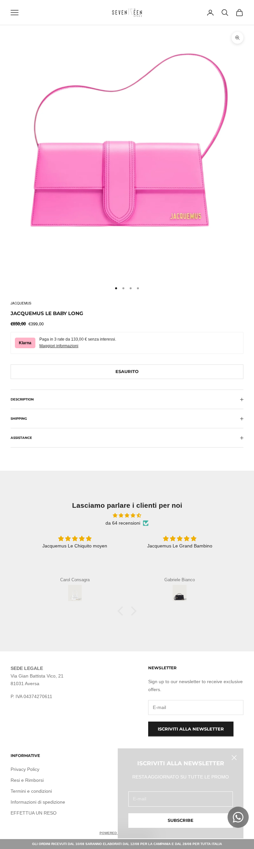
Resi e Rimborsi (27, 780)
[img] (127, 515)
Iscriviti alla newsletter (191, 728)
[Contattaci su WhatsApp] (238, 817)
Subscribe (180, 820)
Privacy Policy (25, 769)
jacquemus (21, 303)
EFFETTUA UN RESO (34, 813)
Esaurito (127, 371)
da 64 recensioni (123, 523)
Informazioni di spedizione (38, 802)
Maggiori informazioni (58, 346)
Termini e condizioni (31, 791)
